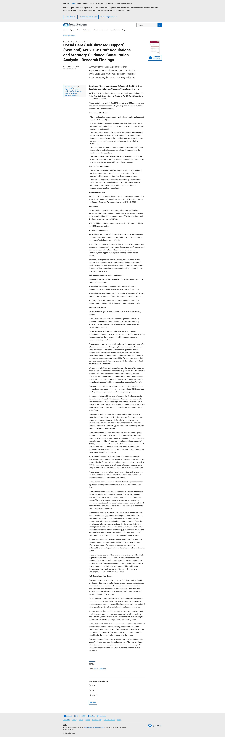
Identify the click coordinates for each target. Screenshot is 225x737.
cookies (72, 3)
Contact (81, 719)
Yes (93, 685)
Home (65, 35)
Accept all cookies (70, 17)
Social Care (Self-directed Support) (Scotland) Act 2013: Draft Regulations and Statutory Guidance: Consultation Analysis (73, 91)
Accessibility (66, 719)
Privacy (119, 719)
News (78, 30)
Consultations (114, 30)
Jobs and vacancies (109, 719)
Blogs (123, 30)
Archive (74, 719)
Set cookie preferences (108, 17)
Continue (93, 702)
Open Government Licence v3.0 (93, 727)
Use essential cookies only (88, 17)
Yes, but (95, 695)
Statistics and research (101, 30)
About (65, 30)
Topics (72, 30)
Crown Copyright (96, 719)
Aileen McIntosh (100, 669)
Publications (87, 30)
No (93, 690)
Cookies (88, 719)
